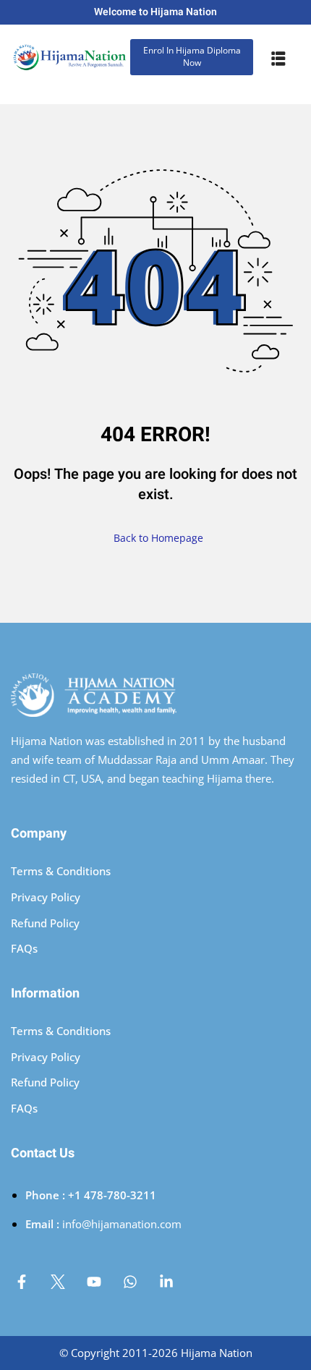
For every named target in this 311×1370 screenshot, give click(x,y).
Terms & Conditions (61, 871)
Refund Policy (45, 923)
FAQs (24, 948)
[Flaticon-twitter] (58, 1282)
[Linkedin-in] (166, 1282)
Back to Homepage (158, 538)
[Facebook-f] (22, 1282)
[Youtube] (94, 1282)
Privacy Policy (45, 897)
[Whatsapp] (130, 1282)
